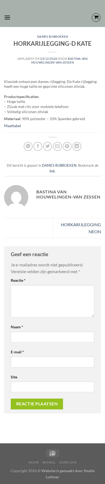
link (52, 171)
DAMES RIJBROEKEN (52, 36)
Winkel (49, 462)
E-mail (17, 352)
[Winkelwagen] (96, 17)
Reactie (18, 280)
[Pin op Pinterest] (67, 146)
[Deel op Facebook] (37, 146)
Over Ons (68, 462)
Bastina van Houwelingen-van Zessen (59, 60)
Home (34, 462)
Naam (17, 327)
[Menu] (7, 17)
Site (14, 377)
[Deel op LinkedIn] (76, 146)
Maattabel (12, 125)
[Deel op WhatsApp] (28, 146)
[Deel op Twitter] (47, 146)
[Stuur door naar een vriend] (57, 146)
